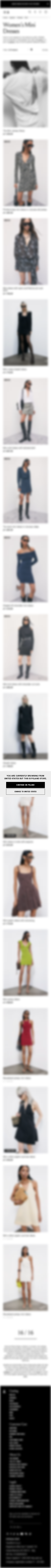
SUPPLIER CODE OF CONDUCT (20, 1507)
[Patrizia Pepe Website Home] (8, 12)
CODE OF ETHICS (15, 1495)
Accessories (15, 1407)
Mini (26, 18)
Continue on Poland (25, 785)
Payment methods (17, 1434)
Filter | (10, 50)
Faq (10, 1437)
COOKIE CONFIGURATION (19, 1501)
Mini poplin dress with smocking (18, 921)
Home (5, 18)
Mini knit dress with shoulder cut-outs (21, 684)
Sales (11, 1418)
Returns (13, 1431)
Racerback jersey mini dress (17, 1078)
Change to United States (26, 792)
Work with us (15, 1470)
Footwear (13, 1404)
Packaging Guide (16, 1473)
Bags (11, 1401)
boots (41, 40)
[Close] (48, 4)
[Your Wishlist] (40, 12)
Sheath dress (9, 763)
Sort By (45, 50)
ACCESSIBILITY (15, 1498)
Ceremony (13, 1410)
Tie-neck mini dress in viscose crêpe (21, 527)
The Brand (14, 1458)
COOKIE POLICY (15, 1486)
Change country (16, 1476)
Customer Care (16, 1440)
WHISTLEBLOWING (16, 1504)
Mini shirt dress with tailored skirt (19, 448)
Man (11, 1413)
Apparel (12, 18)
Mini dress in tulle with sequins (18, 842)
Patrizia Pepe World (18, 1464)
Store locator (15, 1449)
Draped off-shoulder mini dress (18, 606)
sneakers (11, 42)
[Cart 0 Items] (46, 12)
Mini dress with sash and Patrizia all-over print (23, 289)
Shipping (13, 1428)
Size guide (13, 1443)
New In (12, 1395)
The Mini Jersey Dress (14, 131)
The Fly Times (15, 1461)
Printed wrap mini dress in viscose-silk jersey (25, 210)
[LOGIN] (35, 12)
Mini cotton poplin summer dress (19, 1157)
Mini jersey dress (11, 999)
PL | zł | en (15, 1527)
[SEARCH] (29, 12)
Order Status (15, 1446)
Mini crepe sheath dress (15, 369)
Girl (11, 1415)
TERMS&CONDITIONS (17, 1492)
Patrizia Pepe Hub (17, 1467)
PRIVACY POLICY (15, 1489)
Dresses (20, 18)
